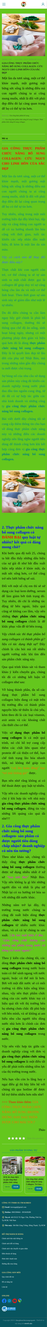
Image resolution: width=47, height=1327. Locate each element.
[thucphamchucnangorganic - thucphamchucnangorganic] (23, 4)
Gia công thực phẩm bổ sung (28, 59)
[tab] (23, 138)
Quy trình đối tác (8, 1277)
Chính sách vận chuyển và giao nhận (15, 1249)
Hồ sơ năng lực (7, 1282)
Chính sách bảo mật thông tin (12, 1238)
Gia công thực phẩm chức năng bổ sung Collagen (22, 119)
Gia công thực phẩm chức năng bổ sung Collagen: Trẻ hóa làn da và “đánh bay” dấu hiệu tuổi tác (34, 1182)
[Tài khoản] (43, 4)
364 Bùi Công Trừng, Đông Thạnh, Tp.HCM (29, 1225)
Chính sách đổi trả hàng (10, 1243)
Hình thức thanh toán (9, 1259)
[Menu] (4, 4)
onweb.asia (28, 1323)
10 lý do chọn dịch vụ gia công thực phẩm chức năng (11, 1179)
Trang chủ (7, 59)
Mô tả (5, 138)
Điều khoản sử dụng (9, 1254)
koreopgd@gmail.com (18, 1207)
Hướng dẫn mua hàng (9, 1264)
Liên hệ (7, 1187)
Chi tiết (15, 1187)
